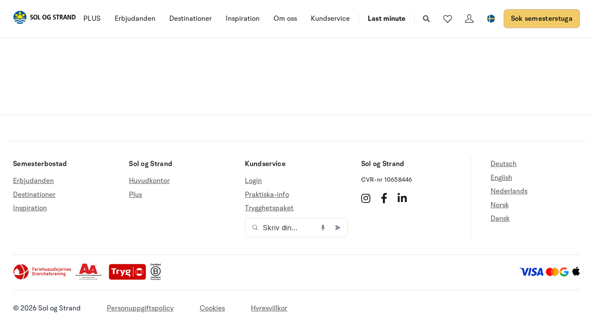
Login (253, 181)
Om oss (285, 18)
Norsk (500, 205)
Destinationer (190, 18)
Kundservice (330, 18)
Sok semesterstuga (542, 18)
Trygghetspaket (269, 208)
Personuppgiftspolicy (140, 308)
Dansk (500, 218)
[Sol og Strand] (44, 18)
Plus (135, 194)
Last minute (386, 18)
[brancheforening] (43, 278)
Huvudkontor (149, 181)
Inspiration (243, 18)
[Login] (469, 19)
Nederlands (509, 191)
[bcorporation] (158, 278)
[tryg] (130, 278)
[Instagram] (365, 198)
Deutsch (504, 164)
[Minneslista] (447, 19)
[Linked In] (402, 198)
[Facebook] (384, 198)
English (501, 178)
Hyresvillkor (269, 308)
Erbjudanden (135, 18)
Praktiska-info (267, 194)
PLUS (92, 18)
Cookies (212, 308)
